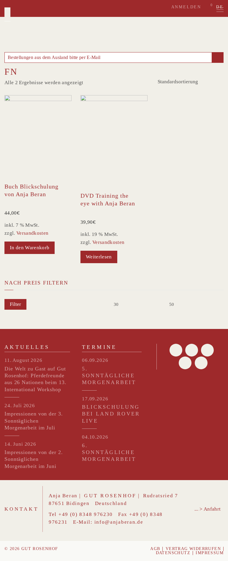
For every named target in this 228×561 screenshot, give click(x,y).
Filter (15, 304)
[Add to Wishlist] (69, 185)
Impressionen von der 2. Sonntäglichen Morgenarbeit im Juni (33, 459)
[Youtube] (185, 363)
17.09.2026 (95, 399)
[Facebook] (176, 350)
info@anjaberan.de (118, 522)
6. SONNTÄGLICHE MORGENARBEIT (109, 452)
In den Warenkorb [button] (29, 247)
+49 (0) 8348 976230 (85, 514)
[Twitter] (191, 350)
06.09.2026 (95, 360)
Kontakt (21, 509)
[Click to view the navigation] (220, 10)
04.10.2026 (95, 437)
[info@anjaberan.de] (217, 57)
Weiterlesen (99, 257)
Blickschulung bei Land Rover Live (111, 414)
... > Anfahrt (207, 509)
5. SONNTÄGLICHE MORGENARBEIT (109, 376)
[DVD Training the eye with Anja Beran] (114, 141)
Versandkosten (32, 233)
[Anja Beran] (7, 14)
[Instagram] (201, 363)
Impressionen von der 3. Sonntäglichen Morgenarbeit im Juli (33, 421)
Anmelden (186, 7)
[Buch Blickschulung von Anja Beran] (38, 136)
